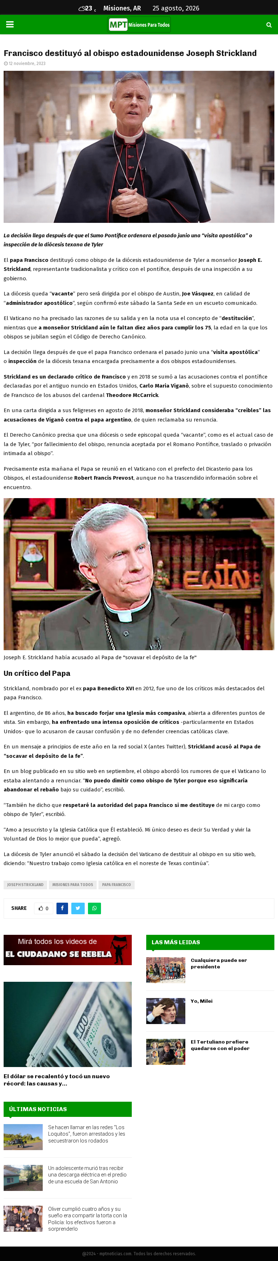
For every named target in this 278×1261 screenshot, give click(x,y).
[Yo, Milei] (165, 1011)
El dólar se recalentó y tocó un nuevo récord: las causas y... (57, 1080)
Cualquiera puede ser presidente (219, 963)
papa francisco (116, 885)
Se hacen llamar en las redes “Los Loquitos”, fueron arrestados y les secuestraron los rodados (86, 1133)
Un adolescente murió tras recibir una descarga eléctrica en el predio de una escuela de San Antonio (87, 1174)
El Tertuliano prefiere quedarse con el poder (220, 1045)
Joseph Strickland (25, 885)
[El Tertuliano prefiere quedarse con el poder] (165, 1052)
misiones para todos (72, 885)
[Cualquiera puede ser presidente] (165, 970)
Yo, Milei (201, 1001)
